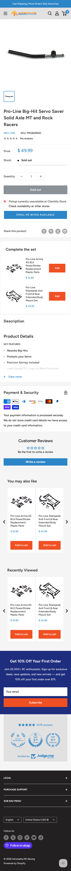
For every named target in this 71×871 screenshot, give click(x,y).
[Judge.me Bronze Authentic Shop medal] (18, 740)
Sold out (35, 189)
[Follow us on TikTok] (40, 837)
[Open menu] (5, 13)
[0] (64, 13)
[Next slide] (66, 522)
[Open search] (50, 13)
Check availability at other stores (29, 206)
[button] (35, 215)
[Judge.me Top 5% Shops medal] (35, 740)
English (9, 819)
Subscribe (35, 702)
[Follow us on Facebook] (6, 837)
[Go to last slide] (4, 522)
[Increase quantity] (41, 176)
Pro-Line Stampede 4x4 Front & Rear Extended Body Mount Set (34, 294)
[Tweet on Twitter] (57, 231)
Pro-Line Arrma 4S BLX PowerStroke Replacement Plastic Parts (34, 266)
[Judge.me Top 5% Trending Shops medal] (53, 740)
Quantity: (9, 176)
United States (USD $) (37, 819)
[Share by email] (64, 231)
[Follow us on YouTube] (33, 837)
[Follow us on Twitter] (13, 837)
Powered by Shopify (14, 863)
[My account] (57, 13)
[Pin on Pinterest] (51, 231)
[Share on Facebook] (44, 231)
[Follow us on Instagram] (20, 837)
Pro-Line (9, 133)
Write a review (35, 462)
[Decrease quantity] (21, 176)
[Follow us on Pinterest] (26, 837)
